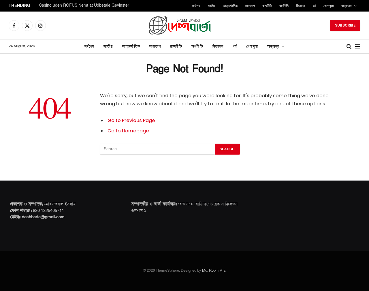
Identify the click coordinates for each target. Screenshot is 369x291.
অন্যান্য (346, 6)
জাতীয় (211, 6)
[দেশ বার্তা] (184, 25)
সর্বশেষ (196, 6)
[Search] (349, 46)
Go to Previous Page (131, 120)
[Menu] (357, 46)
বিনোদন (300, 6)
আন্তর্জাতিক (230, 6)
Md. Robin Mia (213, 270)
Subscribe (345, 25)
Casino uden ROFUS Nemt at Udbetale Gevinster (84, 5)
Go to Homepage (128, 130)
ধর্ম (314, 6)
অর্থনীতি (284, 6)
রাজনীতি (267, 6)
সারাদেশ (250, 6)
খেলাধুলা (328, 6)
